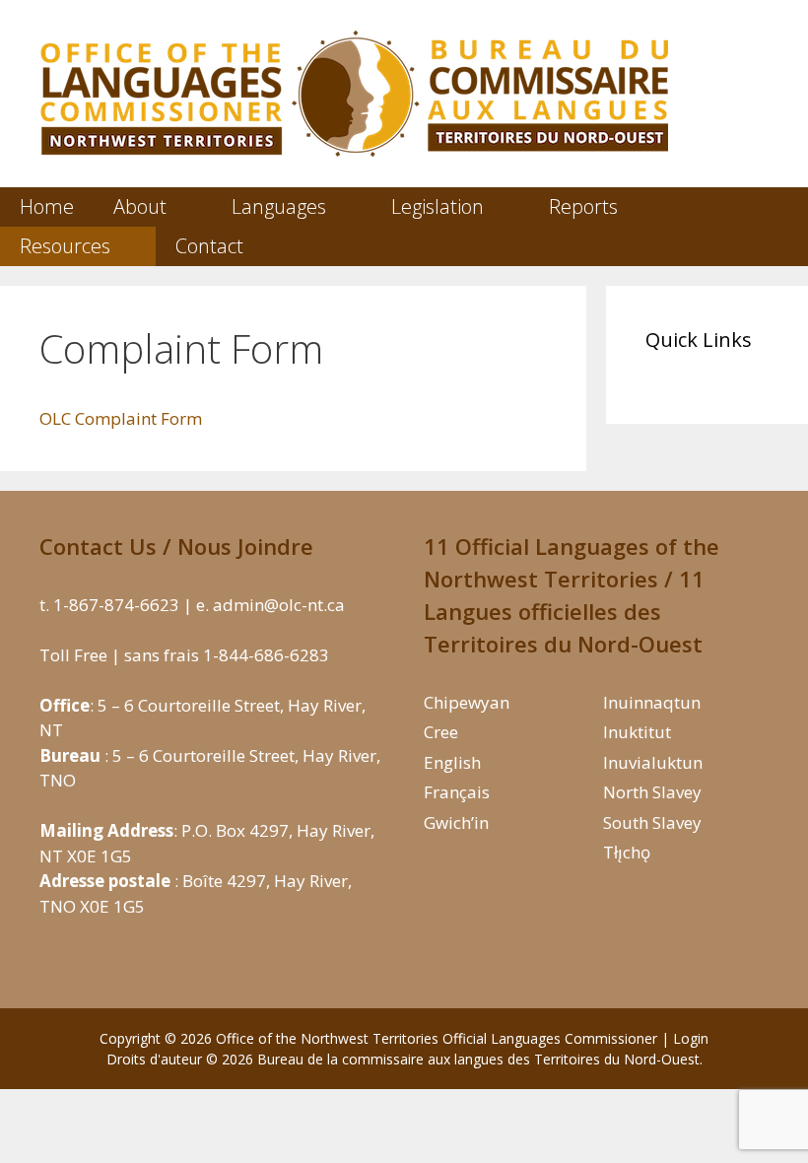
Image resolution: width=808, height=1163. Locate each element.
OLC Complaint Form (120, 418)
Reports (583, 206)
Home (47, 206)
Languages (279, 206)
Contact (209, 246)
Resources (65, 246)
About (140, 206)
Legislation (437, 206)
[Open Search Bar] (775, 246)
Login (690, 1038)
